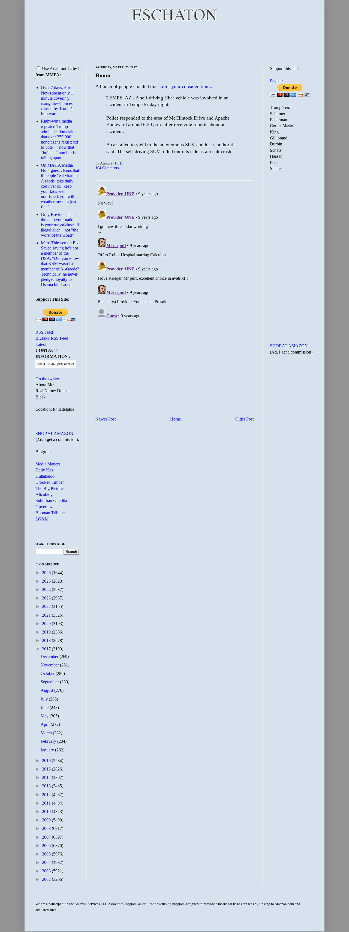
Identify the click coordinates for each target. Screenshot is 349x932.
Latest (40, 344)
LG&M (42, 519)
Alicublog (44, 494)
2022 (47, 606)
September (50, 682)
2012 (47, 794)
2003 (47, 871)
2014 (47, 777)
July (45, 699)
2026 (47, 572)
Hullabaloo (45, 476)
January (48, 750)
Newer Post (105, 419)
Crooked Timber (49, 482)
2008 (47, 828)
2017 (47, 649)
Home (175, 419)
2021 (47, 615)
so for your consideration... (185, 86)
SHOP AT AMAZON (54, 433)
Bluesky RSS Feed (51, 338)
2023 (47, 598)
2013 (47, 786)
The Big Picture (49, 488)
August (47, 690)
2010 (47, 811)
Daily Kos (44, 470)
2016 (47, 760)
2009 (47, 820)
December (50, 656)
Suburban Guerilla (51, 500)
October (48, 673)
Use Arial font (54, 68)
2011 (47, 803)
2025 (47, 581)
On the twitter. (47, 378)
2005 (47, 854)
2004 (47, 862)
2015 (47, 769)
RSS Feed (44, 332)
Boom (102, 75)
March (47, 732)
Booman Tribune (50, 512)
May (45, 716)
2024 (47, 589)
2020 (47, 623)
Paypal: (276, 80)
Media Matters (47, 464)
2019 (47, 632)
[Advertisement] (174, 43)
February (49, 741)
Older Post (244, 419)
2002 (47, 879)
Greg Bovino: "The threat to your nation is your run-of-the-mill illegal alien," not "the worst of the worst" (60, 225)
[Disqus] (174, 252)
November (50, 665)
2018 (47, 640)
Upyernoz (44, 506)
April (46, 724)
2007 (47, 837)
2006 (47, 845)
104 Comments (107, 168)
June (45, 707)
